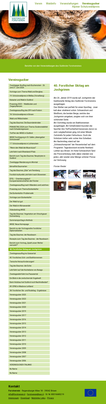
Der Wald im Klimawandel (20, 206)
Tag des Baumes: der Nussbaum (23, 235)
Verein (38, 3)
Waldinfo (51, 3)
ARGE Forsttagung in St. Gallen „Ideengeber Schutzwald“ (27, 138)
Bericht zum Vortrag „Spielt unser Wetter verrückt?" (26, 244)
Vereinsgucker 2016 (18, 319)
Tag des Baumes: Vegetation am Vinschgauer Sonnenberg (28, 215)
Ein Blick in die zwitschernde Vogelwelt (25, 278)
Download (25, 398)
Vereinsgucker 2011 (18, 340)
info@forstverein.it (16, 394)
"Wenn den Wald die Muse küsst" (23, 148)
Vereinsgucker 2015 (18, 323)
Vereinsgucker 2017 (18, 315)
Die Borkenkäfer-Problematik (21, 193)
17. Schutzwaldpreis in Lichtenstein (24, 144)
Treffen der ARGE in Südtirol (21, 133)
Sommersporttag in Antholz (21, 220)
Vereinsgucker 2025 (18, 295)
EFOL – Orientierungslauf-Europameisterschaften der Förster (24, 180)
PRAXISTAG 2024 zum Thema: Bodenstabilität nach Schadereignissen (29, 128)
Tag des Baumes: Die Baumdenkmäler (25, 123)
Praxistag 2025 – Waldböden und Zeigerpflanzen (23, 105)
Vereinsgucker (91, 3)
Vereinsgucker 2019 (18, 311)
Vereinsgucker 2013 (18, 332)
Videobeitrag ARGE (17, 210)
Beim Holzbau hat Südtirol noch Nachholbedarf (29, 282)
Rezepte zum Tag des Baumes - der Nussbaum (29, 239)
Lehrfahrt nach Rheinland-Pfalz (22, 152)
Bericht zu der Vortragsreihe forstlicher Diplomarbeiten (25, 229)
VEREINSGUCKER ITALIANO (21, 365)
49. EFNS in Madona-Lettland (21, 286)
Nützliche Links (38, 398)
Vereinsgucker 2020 (18, 307)
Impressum (13, 398)
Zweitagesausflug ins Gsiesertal (23, 253)
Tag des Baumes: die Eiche (20, 266)
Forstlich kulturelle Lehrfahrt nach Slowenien (28, 175)
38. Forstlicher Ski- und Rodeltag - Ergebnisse (28, 290)
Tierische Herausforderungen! (22, 262)
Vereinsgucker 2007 (18, 356)
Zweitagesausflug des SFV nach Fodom (26, 110)
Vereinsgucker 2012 (18, 336)
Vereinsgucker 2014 (18, 328)
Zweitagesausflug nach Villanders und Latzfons (29, 185)
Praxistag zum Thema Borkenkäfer (24, 189)
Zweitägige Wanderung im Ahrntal (24, 162)
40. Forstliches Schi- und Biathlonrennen (26, 258)
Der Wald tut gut (16, 202)
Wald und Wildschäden (19, 119)
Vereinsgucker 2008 (18, 352)
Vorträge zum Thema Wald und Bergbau (26, 92)
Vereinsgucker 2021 (18, 303)
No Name (13, 369)
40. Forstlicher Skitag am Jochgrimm (26, 249)
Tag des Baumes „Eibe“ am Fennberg (25, 170)
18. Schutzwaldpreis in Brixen (22, 114)
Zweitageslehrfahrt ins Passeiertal (24, 274)
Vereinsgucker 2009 (18, 348)
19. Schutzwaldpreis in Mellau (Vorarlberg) (27, 96)
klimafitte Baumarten (18, 166)
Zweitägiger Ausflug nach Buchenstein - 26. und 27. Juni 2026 (27, 86)
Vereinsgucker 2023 (18, 299)
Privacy (50, 398)
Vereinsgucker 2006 (18, 361)
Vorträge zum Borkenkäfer (21, 197)
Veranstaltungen (69, 3)
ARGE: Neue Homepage (19, 224)
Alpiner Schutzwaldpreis (86, 6)
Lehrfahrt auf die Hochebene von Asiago (26, 270)
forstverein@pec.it (35, 394)
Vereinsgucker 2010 (18, 344)
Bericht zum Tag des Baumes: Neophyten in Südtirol (27, 157)
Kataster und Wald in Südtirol (21, 100)
